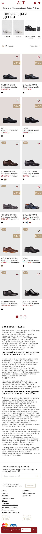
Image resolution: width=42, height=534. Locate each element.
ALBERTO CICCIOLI (9, 215)
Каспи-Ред (27, 496)
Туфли (29, 8)
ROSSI (25, 258)
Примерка (26, 490)
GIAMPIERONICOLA (9, 258)
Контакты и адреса (8, 510)
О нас (4, 490)
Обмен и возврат (29, 493)
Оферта (4, 501)
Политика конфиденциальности (10, 504)
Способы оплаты (8, 498)
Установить (26, 530)
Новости (5, 493)
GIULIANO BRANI (8, 85)
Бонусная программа (9, 507)
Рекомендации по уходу (10, 512)
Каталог (6, 8)
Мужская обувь (18, 8)
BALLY (4, 128)
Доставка (5, 496)
